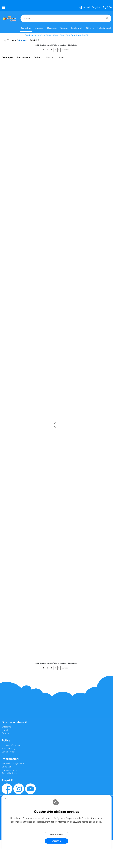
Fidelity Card (104, 28)
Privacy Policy (8, 748)
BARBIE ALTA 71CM (66, 543)
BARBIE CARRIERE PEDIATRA (86, 592)
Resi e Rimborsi (9, 773)
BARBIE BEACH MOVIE (58, 592)
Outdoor (39, 28)
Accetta (56, 840)
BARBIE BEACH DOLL (39, 592)
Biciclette (52, 28)
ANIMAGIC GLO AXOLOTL (3, 96)
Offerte (90, 28)
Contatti (5, 730)
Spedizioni (7, 766)
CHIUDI (6, 800)
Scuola (64, 28)
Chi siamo (6, 726)
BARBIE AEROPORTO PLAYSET (58, 543)
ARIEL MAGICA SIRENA (11, 394)
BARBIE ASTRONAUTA (3, 591)
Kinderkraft (76, 28)
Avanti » (65, 49)
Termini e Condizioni (11, 745)
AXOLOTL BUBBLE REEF (39, 393)
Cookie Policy (8, 751)
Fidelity (5, 733)
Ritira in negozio (9, 770)
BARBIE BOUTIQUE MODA (66, 592)
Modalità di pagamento (13, 763)
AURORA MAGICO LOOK (31, 394)
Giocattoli (26, 28)
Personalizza (57, 834)
